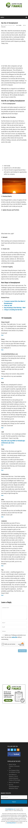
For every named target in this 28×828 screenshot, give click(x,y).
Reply (2, 335)
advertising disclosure (11, 822)
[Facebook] (9, 750)
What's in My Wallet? (14, 782)
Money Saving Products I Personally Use (14, 766)
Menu (2, 17)
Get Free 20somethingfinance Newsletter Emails (14, 786)
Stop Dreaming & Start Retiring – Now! (15, 307)
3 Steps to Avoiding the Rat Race (13, 309)
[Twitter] (12, 750)
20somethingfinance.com (10, 809)
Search (14, 801)
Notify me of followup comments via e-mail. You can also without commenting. (13, 637)
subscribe (14, 637)
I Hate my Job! (8, 305)
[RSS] (18, 750)
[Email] (15, 750)
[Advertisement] (14, 12)
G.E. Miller (19, 25)
